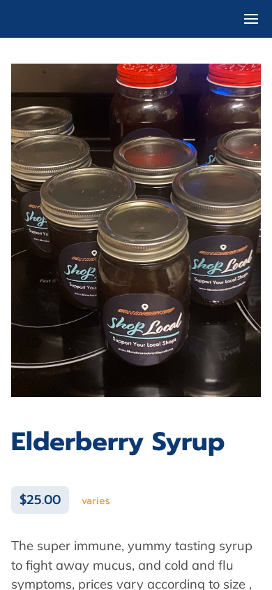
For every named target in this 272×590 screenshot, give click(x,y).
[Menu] (251, 19)
